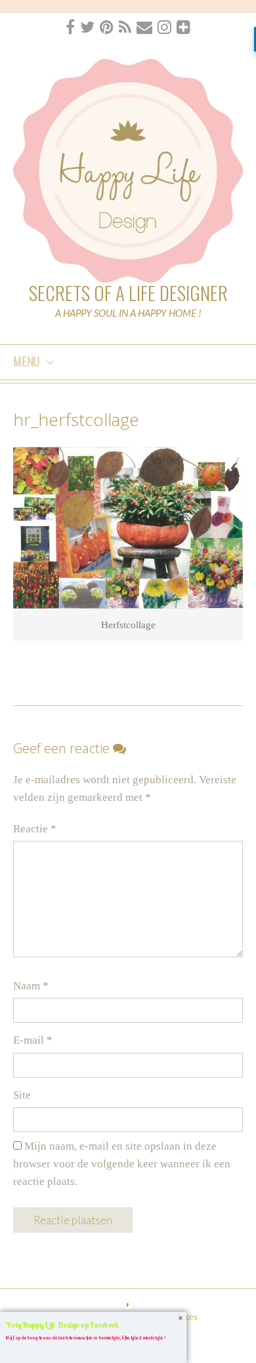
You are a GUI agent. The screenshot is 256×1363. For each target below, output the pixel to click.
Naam (31, 986)
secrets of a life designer (128, 292)
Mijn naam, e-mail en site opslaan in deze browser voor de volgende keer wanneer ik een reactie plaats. (121, 1164)
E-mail (33, 1040)
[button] (93, 1324)
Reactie (34, 829)
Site (22, 1095)
